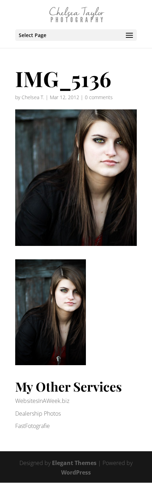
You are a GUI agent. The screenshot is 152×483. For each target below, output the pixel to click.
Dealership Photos (38, 413)
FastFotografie (32, 426)
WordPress (76, 472)
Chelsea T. (33, 97)
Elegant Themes (74, 463)
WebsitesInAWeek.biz (42, 401)
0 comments (99, 97)
